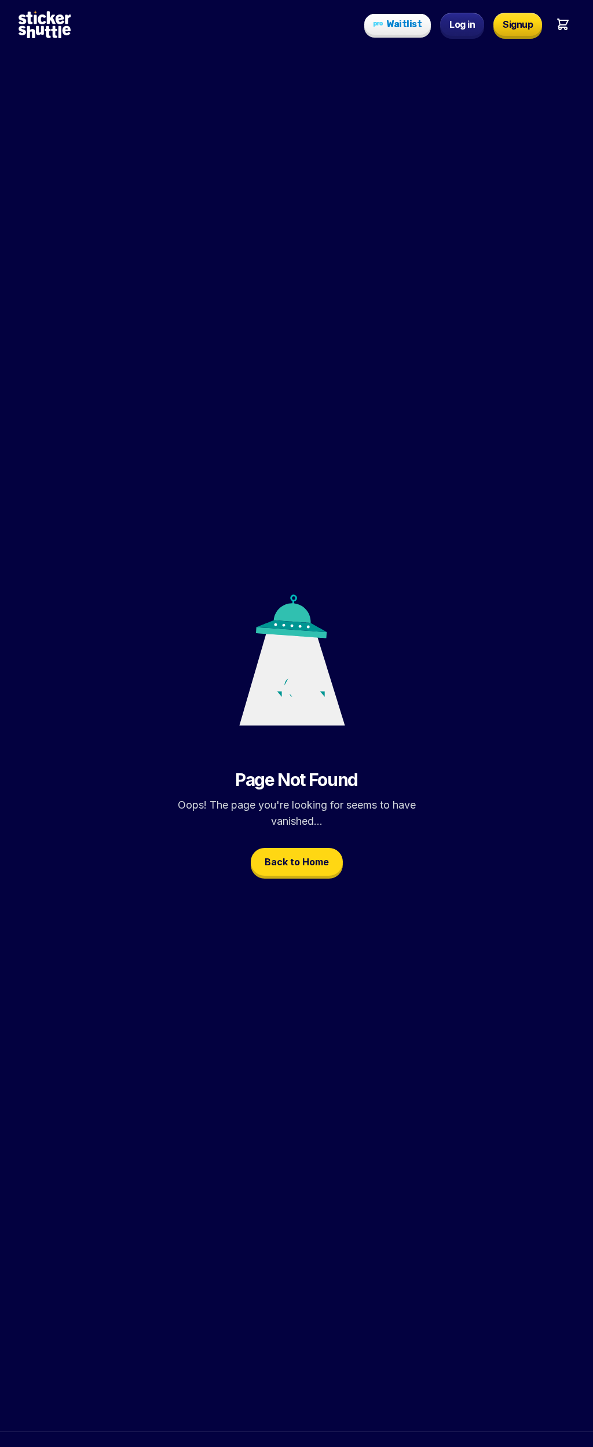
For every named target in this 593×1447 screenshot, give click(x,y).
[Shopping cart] (562, 24)
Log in (462, 24)
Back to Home (297, 862)
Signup (518, 24)
